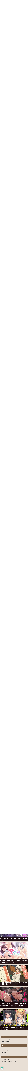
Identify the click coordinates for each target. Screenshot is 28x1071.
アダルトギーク (5, 1052)
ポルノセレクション (5, 1059)
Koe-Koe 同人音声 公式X (6, 1041)
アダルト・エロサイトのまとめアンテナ (9, 1061)
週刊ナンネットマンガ (6, 1048)
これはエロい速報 (5, 1050)
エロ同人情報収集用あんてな (7, 1063)
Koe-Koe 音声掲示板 (6, 1039)
